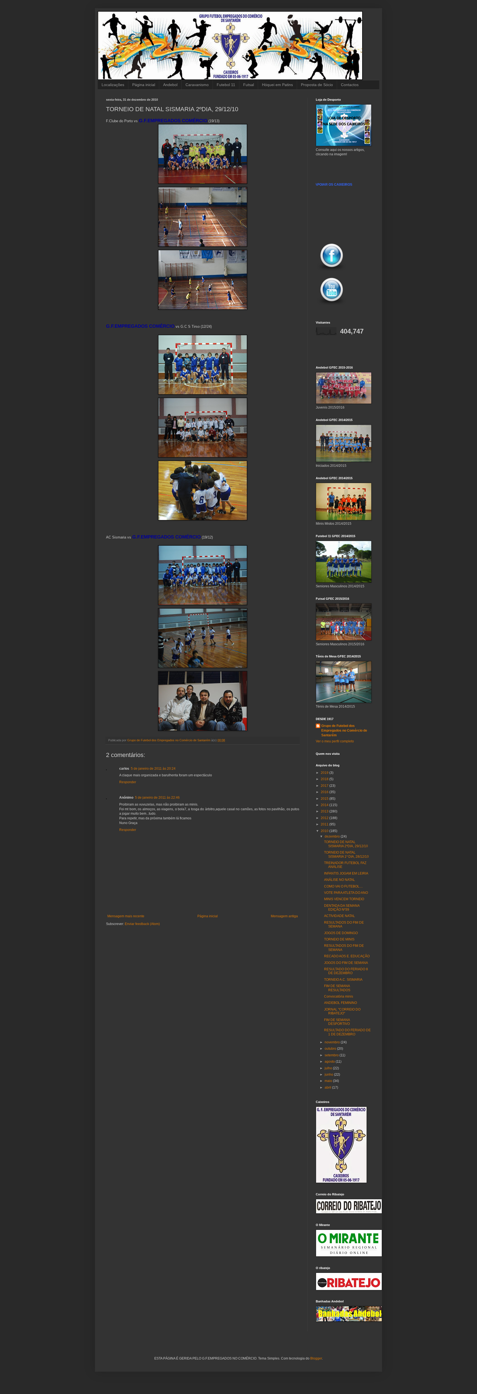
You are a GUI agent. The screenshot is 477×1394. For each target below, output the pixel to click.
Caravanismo (197, 84)
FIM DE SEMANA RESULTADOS (337, 988)
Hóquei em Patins (277, 84)
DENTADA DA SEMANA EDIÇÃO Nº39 (341, 907)
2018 (325, 779)
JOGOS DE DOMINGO (341, 933)
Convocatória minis (338, 996)
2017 (325, 786)
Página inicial (143, 84)
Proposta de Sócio (317, 84)
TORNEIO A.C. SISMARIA (343, 980)
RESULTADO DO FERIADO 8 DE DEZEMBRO (346, 971)
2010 (325, 831)
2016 (325, 792)
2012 (325, 818)
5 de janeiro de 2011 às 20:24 (153, 769)
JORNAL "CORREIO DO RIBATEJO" (342, 1011)
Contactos (350, 84)
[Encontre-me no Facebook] (332, 271)
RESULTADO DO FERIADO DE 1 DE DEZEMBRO (347, 1032)
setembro (332, 1055)
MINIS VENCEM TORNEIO (344, 899)
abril (328, 1087)
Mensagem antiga (284, 916)
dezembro (333, 836)
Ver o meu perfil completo (335, 741)
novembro (333, 1042)
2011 (325, 824)
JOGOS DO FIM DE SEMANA (346, 963)
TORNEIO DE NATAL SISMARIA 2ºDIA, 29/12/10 (346, 844)
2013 (325, 811)
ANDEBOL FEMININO (340, 1003)
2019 (325, 773)
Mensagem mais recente (125, 916)
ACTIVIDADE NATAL (339, 916)
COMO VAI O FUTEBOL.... (343, 886)
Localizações (113, 84)
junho (329, 1074)
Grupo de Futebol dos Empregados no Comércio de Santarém (344, 730)
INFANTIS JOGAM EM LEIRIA (346, 873)
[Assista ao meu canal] (332, 305)
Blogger (316, 1358)
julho (329, 1068)
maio (329, 1081)
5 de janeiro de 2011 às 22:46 (157, 797)
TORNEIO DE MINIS (339, 939)
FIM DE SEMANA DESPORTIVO (337, 1022)
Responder (127, 782)
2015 (325, 799)
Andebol (170, 84)
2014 (325, 805)
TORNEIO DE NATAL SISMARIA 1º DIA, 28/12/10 (346, 854)
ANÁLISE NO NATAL (339, 880)
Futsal (248, 84)
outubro (331, 1049)
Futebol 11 (226, 84)
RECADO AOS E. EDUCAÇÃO (347, 956)
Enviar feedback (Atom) (142, 924)
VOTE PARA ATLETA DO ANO (346, 893)
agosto (330, 1062)
